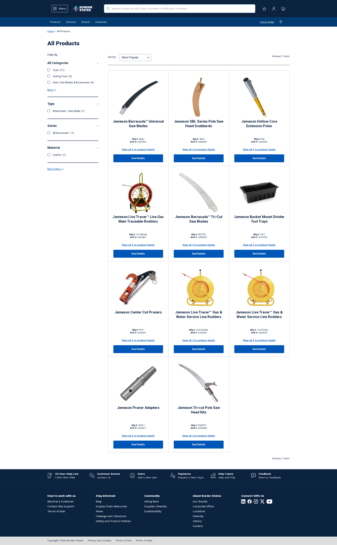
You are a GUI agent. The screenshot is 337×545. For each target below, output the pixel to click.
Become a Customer (60, 501)
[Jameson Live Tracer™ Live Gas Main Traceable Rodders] (138, 192)
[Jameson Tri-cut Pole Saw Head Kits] (198, 383)
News (99, 511)
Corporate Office (203, 506)
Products (55, 22)
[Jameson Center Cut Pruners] (138, 288)
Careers (198, 526)
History (197, 521)
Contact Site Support (60, 506)
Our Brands (200, 501)
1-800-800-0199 (65, 477)
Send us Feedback (270, 477)
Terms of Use (123, 540)
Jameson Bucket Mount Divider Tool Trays (259, 219)
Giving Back (151, 501)
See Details (138, 158)
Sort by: (112, 57)
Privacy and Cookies (100, 540)
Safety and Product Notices (113, 521)
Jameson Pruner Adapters (138, 408)
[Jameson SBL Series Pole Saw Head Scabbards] (198, 97)
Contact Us (104, 477)
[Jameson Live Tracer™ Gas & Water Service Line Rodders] (198, 288)
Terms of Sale (56, 511)
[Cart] (282, 8)
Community (152, 495)
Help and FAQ (226, 477)
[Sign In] (273, 8)
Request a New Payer (191, 477)
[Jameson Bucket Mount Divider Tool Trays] (259, 192)
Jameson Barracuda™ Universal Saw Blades (138, 123)
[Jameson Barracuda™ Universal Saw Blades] (138, 97)
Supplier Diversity (155, 506)
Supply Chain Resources (111, 506)
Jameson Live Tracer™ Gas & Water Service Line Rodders (198, 314)
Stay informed (105, 495)
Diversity (198, 516)
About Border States (207, 495)
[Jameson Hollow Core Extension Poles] (259, 97)
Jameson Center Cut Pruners (138, 312)
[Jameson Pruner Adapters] (138, 383)
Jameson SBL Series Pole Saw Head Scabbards (199, 123)
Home (50, 31)
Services (71, 22)
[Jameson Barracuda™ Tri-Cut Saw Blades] (198, 192)
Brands (85, 22)
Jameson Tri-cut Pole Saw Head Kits (198, 410)
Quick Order (267, 22)
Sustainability (152, 511)
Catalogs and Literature (111, 516)
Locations (199, 511)
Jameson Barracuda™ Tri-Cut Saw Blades (198, 219)
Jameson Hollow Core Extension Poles (259, 123)
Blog (98, 501)
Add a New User (147, 477)
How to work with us (61, 495)
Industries (101, 22)
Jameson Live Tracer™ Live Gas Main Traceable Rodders (138, 219)
